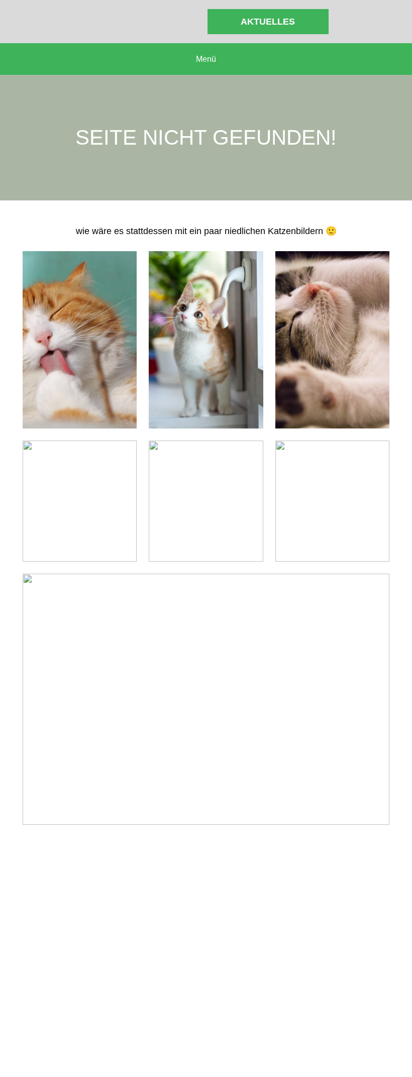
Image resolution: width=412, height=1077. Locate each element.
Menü (206, 59)
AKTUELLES (268, 22)
